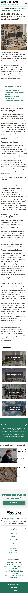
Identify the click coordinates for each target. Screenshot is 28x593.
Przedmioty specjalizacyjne (14, 100)
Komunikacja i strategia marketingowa (12, 97)
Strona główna (5, 8)
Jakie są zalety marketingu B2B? (14, 391)
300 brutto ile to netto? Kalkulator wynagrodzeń (14, 567)
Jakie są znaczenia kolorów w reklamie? (14, 408)
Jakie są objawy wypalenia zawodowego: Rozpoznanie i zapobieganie (14, 571)
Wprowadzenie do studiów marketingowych (13, 87)
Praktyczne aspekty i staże (13, 103)
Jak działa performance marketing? (14, 375)
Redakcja (14, 534)
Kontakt (14, 536)
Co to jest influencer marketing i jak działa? (14, 358)
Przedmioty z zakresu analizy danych (14, 93)
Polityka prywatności (14, 584)
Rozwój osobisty (14, 553)
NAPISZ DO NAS (14, 503)
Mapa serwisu (14, 587)
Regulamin (14, 591)
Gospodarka (14, 548)
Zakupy (14, 555)
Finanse (14, 546)
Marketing (12, 8)
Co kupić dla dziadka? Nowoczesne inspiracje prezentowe (21, 469)
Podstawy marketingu (12, 90)
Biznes (14, 544)
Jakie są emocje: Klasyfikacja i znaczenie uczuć (14, 576)
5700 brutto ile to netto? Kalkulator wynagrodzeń (14, 563)
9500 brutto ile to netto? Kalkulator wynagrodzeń (22, 450)
